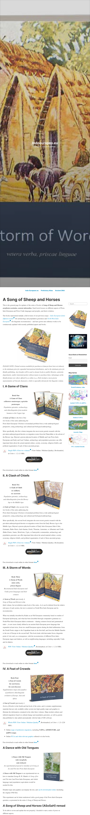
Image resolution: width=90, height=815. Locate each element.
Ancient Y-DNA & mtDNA (78, 403)
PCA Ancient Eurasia (77, 446)
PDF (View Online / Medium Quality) (21, 646)
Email (70, 358)
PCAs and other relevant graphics (22, 736)
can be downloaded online (47, 790)
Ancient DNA (60, 290)
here (35, 470)
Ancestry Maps (77, 432)
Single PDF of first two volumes (19, 450)
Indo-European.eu (32, 290)
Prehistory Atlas (47, 290)
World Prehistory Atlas (78, 387)
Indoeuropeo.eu (45, 143)
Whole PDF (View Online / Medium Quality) (23, 722)
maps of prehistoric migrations (21, 730)
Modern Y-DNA (78, 417)
